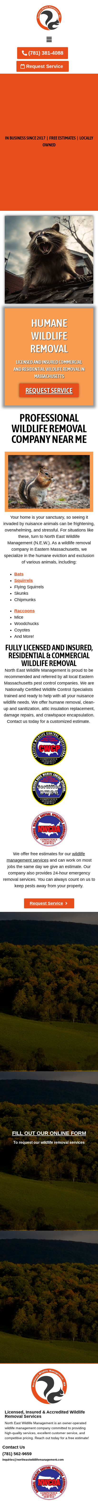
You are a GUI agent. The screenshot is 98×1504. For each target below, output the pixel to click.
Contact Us (13, 1447)
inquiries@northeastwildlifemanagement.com (33, 1459)
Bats (19, 574)
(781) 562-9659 (17, 1453)
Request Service (49, 390)
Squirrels (23, 580)
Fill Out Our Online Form (49, 1133)
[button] (49, 40)
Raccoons (24, 610)
